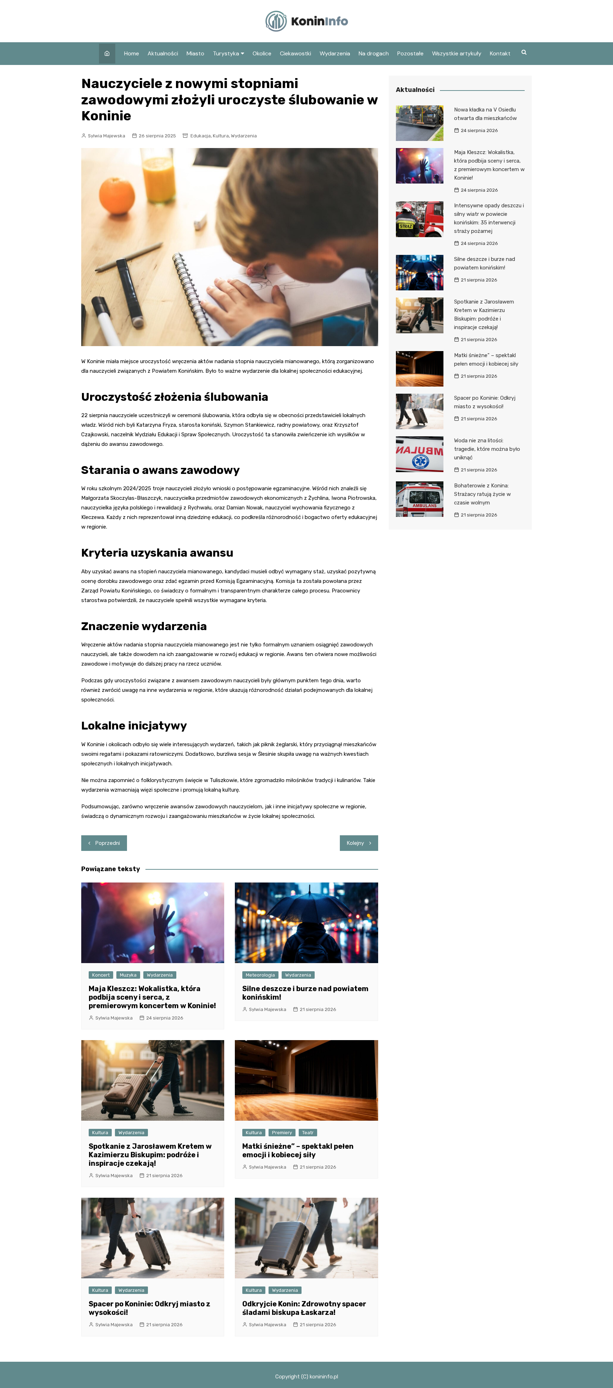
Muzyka (128, 975)
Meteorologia (260, 975)
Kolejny (355, 843)
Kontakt (500, 53)
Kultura (221, 135)
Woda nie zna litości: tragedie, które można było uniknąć (487, 449)
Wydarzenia (335, 53)
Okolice (262, 53)
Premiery (282, 1132)
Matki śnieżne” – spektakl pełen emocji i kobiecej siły (298, 1150)
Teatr (308, 1132)
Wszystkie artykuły (456, 53)
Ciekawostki (295, 53)
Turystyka (226, 53)
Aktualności (163, 53)
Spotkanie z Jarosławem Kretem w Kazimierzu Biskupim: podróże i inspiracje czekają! (150, 1155)
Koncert (101, 975)
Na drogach (374, 53)
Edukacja (200, 135)
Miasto (195, 53)
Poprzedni (107, 843)
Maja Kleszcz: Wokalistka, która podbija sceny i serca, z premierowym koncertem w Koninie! (152, 997)
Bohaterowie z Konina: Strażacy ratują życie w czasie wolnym (482, 494)
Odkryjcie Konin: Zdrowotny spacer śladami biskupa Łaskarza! (304, 1308)
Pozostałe (410, 53)
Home (131, 53)
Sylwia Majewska (106, 135)
